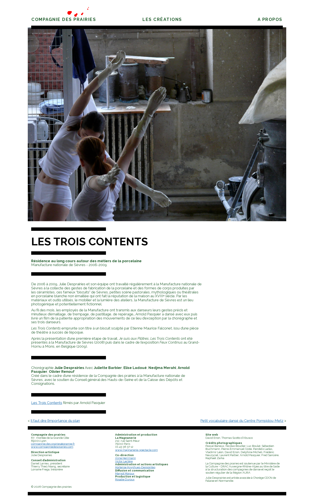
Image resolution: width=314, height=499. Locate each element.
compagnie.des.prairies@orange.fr (53, 443)
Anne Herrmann (125, 458)
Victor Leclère (124, 461)
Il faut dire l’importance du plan (55, 421)
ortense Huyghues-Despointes (136, 467)
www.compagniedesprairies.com (52, 446)
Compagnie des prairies (63, 19)
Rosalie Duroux (125, 479)
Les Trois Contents (89, 241)
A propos (270, 19)
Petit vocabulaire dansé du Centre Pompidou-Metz (241, 421)
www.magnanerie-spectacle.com (136, 450)
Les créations (162, 19)
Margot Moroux (124, 473)
